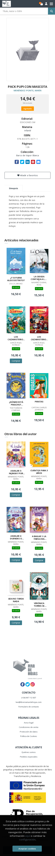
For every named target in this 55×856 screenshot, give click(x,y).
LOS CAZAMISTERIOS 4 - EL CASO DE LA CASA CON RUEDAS (39, 338)
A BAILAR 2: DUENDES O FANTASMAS (16, 537)
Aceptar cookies (27, 848)
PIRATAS (39, 401)
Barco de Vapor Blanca (27, 155)
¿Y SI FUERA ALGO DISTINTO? (16, 279)
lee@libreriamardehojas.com (29, 702)
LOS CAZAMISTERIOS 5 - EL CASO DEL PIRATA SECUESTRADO (16, 338)
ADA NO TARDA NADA (16, 600)
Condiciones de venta (28, 727)
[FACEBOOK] (22, 684)
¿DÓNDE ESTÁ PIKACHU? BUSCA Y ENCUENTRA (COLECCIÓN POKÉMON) (16, 403)
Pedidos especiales (28, 756)
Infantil (27, 130)
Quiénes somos (29, 752)
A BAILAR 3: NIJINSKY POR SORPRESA (16, 472)
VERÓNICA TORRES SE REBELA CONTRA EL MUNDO (39, 605)
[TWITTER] (27, 684)
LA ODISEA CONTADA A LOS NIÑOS (39, 278)
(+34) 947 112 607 (28, 697)
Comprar (16, 360)
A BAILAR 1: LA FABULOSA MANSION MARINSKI (39, 538)
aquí (27, 836)
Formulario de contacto (28, 706)
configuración (27, 839)
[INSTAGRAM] (32, 684)
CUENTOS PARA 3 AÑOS (39, 471)
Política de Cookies (28, 736)
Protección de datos (29, 731)
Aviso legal (28, 722)
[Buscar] (51, 11)
